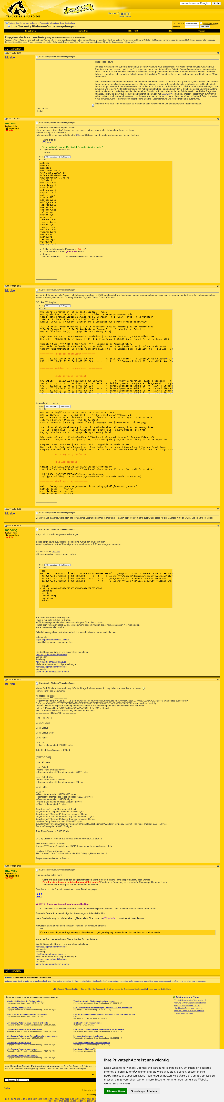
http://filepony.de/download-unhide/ (52, 639)
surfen (175, 981)
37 (85, 1099)
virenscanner (201, 981)
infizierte (55, 981)
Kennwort (176, 27)
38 (88, 1099)
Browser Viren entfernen (183, 1013)
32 (73, 1099)
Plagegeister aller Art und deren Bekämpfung (57, 23)
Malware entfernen (30, 23)
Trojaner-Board (14, 23)
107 (91, 1101)
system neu (190, 981)
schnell (161, 981)
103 (78, 1101)
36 (83, 1099)
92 (48, 1101)
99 (65, 1101)
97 (60, 1101)
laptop (68, 981)
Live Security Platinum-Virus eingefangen (68, 37)
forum (35, 981)
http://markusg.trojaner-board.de (51, 662)
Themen (8, 977)
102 (74, 1101)
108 (95, 1101)
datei (20, 981)
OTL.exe (46, 142)
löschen (96, 981)
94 (52, 1101)
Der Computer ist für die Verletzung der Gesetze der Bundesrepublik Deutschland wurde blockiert (131, 989)
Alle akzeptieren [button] (116, 1091)
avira (15, 981)
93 (50, 1101)
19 (41, 1099)
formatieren (27, 981)
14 (29, 1099)
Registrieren (30, 31)
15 (31, 1099)
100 (67, 1101)
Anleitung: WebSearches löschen (187, 1005)
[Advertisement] (63, 84)
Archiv (7, 1088)
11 (21, 1099)
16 (34, 1099)
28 (63, 1099)
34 (78, 1099)
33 (76, 1099)
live (73, 981)
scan (156, 981)
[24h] (170, 31)
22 (49, 1099)
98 (62, 1101)
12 (24, 1099)
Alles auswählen (52, 157)
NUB (136, 31)
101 (71, 1101)
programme (138, 981)
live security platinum (83, 981)
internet (62, 981)
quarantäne (148, 981)
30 (68, 1099)
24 (53, 1099)
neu (122, 981)
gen (49, 981)
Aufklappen (65, 157)
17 (36, 1099)
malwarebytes (114, 981)
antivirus (8, 981)
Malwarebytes (168, 94)
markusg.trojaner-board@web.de (51, 654)
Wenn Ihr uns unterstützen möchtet (52, 671)
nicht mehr (128, 981)
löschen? (103, 981)
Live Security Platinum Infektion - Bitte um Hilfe (72, 989)
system (181, 981)
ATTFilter (42, 159)
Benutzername (178, 23)
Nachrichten (83, 31)
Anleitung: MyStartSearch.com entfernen (190, 1003)
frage (40, 981)
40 (93, 1099)
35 (80, 1099)
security (168, 981)
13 (26, 1099)
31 (71, 1099)
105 (84, 1101)
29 (66, 1099)
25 (56, 1099)
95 (55, 1101)
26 (58, 1099)
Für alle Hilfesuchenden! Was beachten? (190, 1000)
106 (88, 1101)
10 (19, 1099)
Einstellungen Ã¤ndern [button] (144, 1091)
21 (46, 1099)
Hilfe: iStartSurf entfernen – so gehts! (188, 1008)
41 (95, 1099)
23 (51, 1099)
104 (81, 1101)
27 (61, 1099)
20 (44, 1099)
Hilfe (130, 31)
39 (90, 1099)
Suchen (201, 31)
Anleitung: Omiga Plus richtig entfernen (189, 1011)
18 (39, 1099)
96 (57, 1101)
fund (45, 981)
